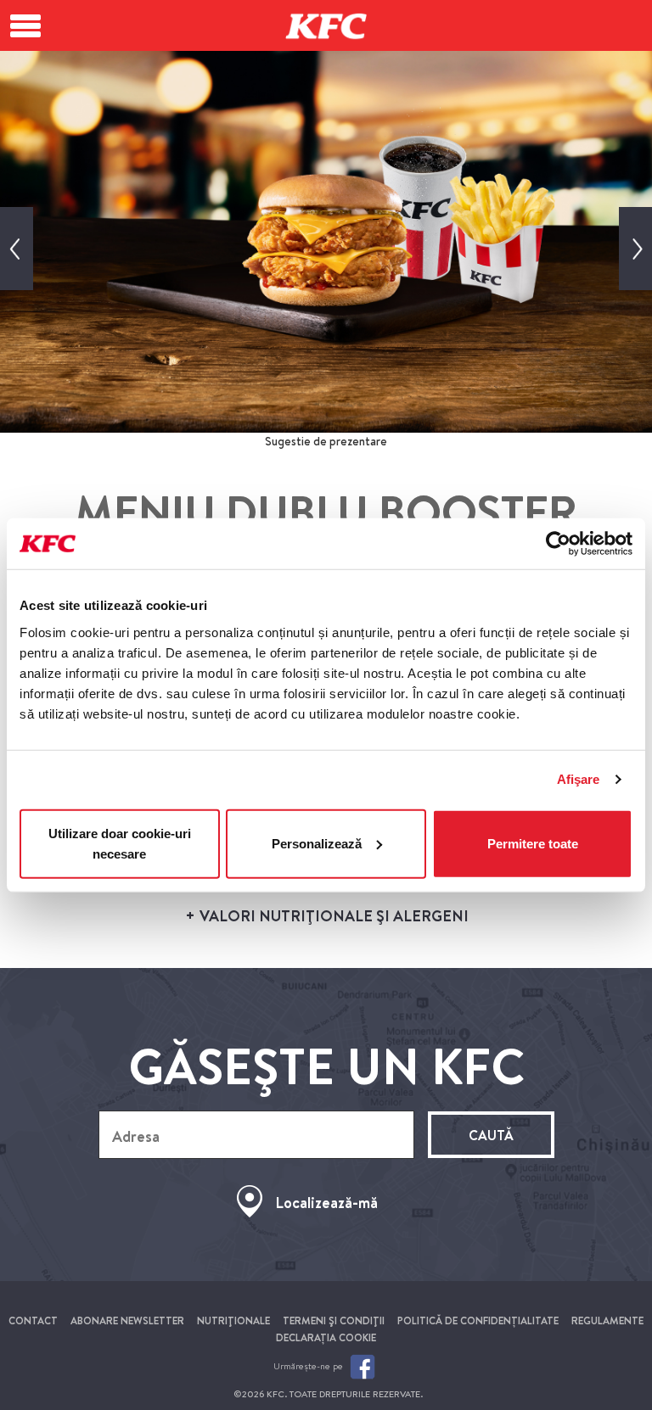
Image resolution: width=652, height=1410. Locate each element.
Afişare (578, 779)
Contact (33, 1320)
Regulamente (607, 1320)
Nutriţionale (233, 1320)
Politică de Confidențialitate (478, 1320)
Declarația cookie (326, 1337)
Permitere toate (532, 843)
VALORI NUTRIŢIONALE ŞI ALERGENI (332, 915)
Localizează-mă (326, 1202)
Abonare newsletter (127, 1320)
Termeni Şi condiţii (334, 1320)
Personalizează (317, 843)
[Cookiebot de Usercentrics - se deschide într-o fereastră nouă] (558, 544)
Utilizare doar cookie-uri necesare (119, 842)
